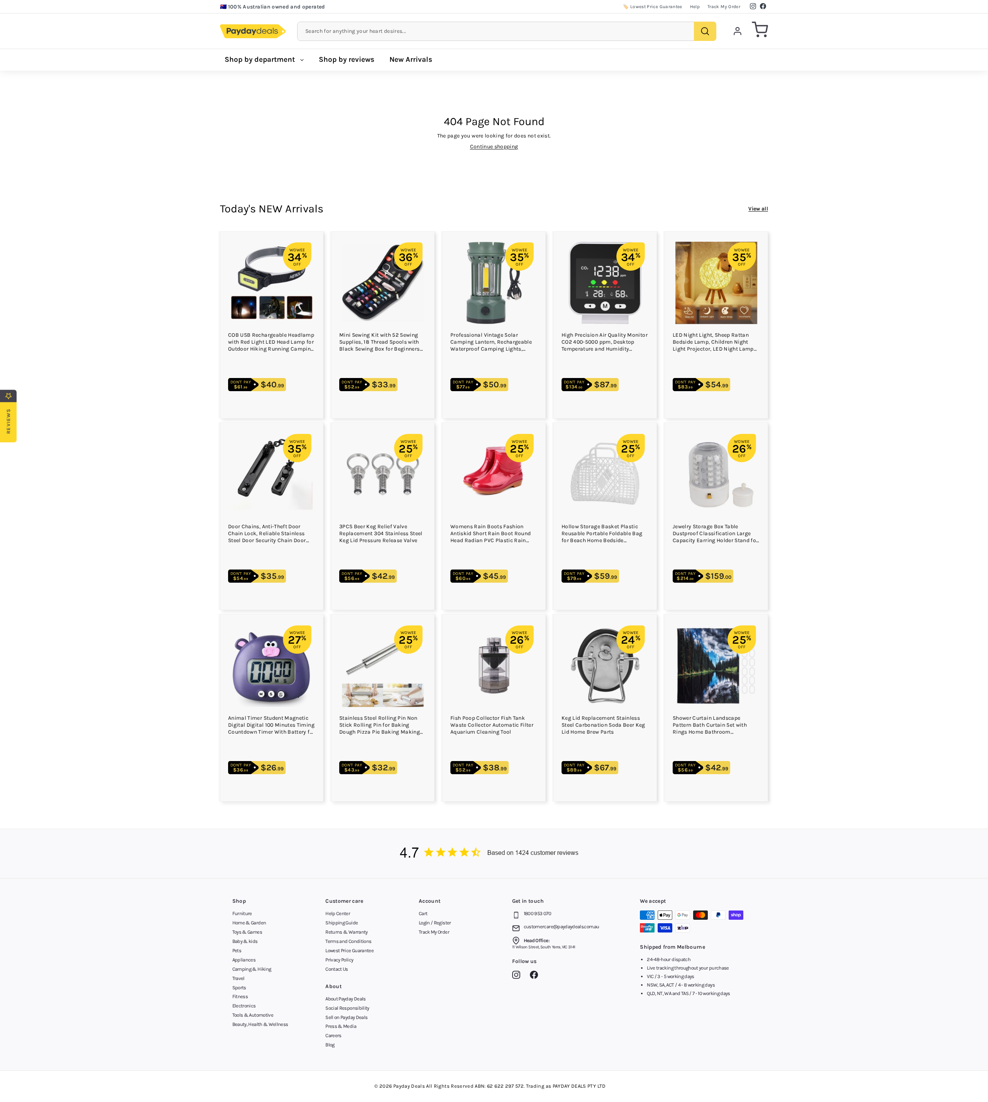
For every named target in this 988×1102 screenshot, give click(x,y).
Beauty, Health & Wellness (260, 1024)
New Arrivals (410, 59)
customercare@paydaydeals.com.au (561, 926)
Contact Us (336, 969)
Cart (423, 913)
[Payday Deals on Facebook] (536, 976)
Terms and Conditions (348, 941)
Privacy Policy (339, 960)
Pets (236, 950)
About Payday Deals (345, 999)
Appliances (244, 960)
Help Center (337, 913)
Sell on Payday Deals (346, 1017)
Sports (239, 987)
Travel (238, 978)
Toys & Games (247, 932)
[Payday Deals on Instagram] (518, 976)
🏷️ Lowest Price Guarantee (652, 6)
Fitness (240, 996)
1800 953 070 (537, 913)
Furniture (242, 913)
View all (758, 208)
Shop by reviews (346, 59)
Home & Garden (249, 923)
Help (695, 6)
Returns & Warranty (346, 932)
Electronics (244, 1006)
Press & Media (340, 1026)
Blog (329, 1045)
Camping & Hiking (251, 969)
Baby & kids (245, 941)
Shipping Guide (341, 923)
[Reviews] (494, 853)
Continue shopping (494, 146)
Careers (333, 1035)
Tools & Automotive (252, 1015)
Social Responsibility (347, 1008)
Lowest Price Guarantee (349, 950)
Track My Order (723, 6)
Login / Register (435, 923)
